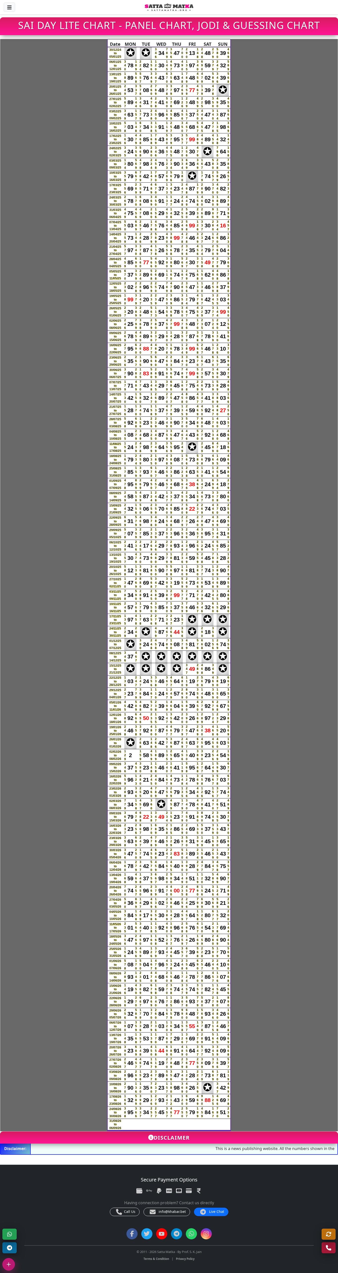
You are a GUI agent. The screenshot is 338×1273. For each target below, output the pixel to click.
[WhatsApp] (9, 1234)
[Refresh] (329, 1234)
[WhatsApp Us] (329, 1247)
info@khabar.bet (172, 1211)
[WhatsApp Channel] (191, 1233)
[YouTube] (161, 1233)
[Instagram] (206, 1233)
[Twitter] (146, 1233)
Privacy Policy (185, 1259)
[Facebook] (132, 1233)
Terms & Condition (156, 1259)
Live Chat (216, 1211)
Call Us (129, 1211)
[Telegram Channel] (9, 1247)
